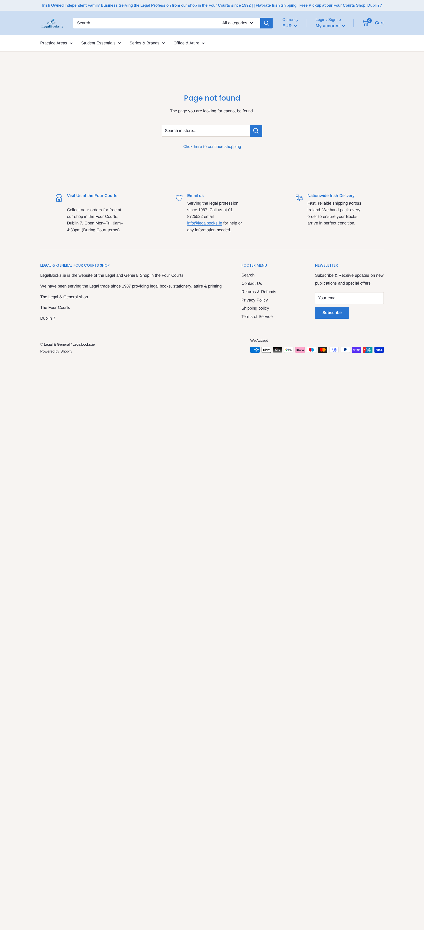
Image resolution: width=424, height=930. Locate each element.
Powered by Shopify (56, 351)
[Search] (266, 23)
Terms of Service (257, 316)
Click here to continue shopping (212, 146)
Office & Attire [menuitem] (186, 42)
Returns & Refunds (258, 291)
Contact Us (251, 283)
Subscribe (332, 312)
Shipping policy (255, 308)
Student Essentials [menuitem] (98, 42)
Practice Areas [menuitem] (53, 42)
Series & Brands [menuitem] (144, 42)
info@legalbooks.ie (204, 223)
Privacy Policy (254, 300)
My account (328, 25)
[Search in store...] (256, 131)
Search (247, 275)
